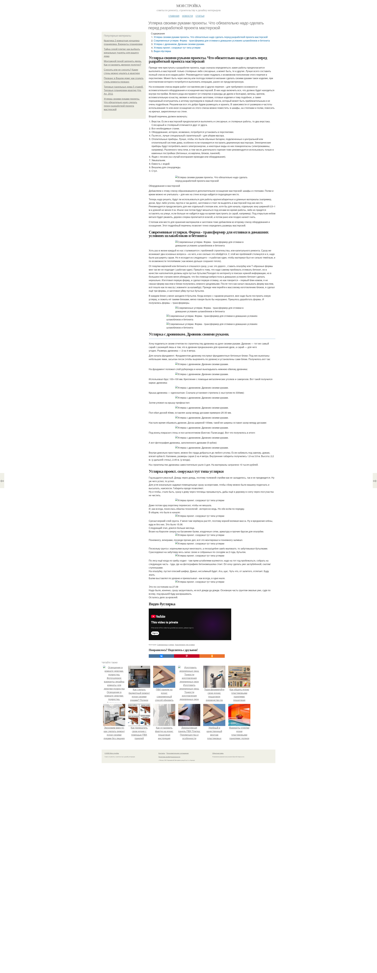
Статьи (200, 15)
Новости (187, 15)
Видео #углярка (162, 51)
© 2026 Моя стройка (112, 753)
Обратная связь (218, 753)
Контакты (161, 753)
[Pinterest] (186, 656)
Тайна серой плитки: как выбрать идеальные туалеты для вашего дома (122, 52)
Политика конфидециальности (169, 757)
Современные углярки (165, 644)
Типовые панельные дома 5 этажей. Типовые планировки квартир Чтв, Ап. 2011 (123, 90)
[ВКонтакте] (161, 656)
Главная (173, 15)
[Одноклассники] (212, 656)
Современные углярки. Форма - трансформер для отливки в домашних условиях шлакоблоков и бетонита (212, 40)
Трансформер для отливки (185, 644)
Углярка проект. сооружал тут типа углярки (177, 47)
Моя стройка (188, 5)
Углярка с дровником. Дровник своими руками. (179, 44)
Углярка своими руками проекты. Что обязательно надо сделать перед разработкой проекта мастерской (211, 37)
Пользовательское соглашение (177, 753)
